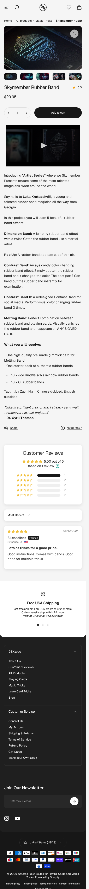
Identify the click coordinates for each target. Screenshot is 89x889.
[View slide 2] (43, 625)
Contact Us (15, 721)
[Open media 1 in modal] (74, 34)
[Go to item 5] (75, 76)
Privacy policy (30, 883)
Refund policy (13, 883)
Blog (11, 697)
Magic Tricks (16, 685)
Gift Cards (15, 752)
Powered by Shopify (47, 877)
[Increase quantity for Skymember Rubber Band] (26, 113)
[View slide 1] (38, 625)
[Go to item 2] (26, 76)
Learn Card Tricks (19, 691)
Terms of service (48, 883)
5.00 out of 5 (54, 461)
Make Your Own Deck (22, 758)
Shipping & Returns (21, 733)
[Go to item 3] (42, 76)
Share (14, 428)
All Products (16, 673)
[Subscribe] (74, 801)
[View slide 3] (48, 625)
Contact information (69, 883)
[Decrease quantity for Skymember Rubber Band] (8, 113)
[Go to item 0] (10, 76)
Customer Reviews (21, 667)
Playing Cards (17, 679)
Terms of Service (19, 739)
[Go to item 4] (59, 76)
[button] (25, 475)
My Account (16, 727)
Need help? (74, 428)
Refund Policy (17, 745)
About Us (14, 661)
